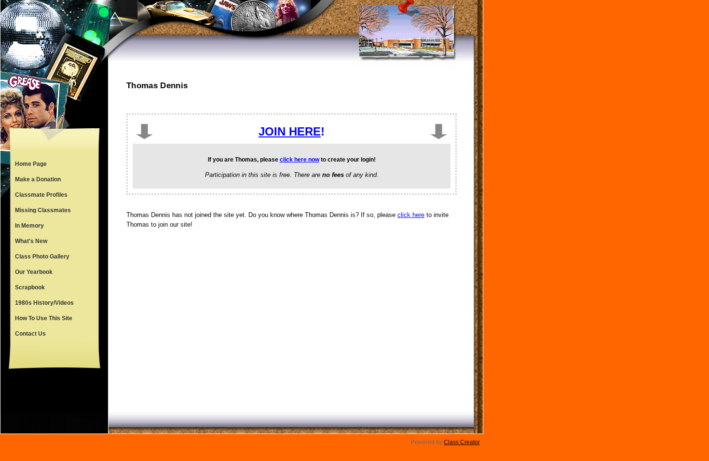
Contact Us (30, 333)
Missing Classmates (43, 210)
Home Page (31, 164)
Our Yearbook (34, 272)
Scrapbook (30, 287)
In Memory (29, 225)
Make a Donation (38, 179)
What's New (31, 241)
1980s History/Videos (44, 302)
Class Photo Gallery (42, 256)
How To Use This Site (43, 318)
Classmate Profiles (41, 194)
